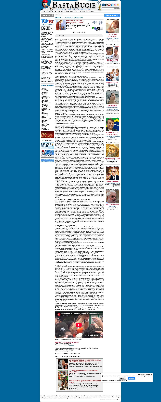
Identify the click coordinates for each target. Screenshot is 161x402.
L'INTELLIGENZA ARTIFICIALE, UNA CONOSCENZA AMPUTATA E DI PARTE (47, 79)
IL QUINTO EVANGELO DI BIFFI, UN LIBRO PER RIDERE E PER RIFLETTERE (47, 45)
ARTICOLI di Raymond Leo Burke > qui (67, 353)
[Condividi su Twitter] (98, 29)
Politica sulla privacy (104, 399)
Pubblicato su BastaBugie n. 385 (64, 351)
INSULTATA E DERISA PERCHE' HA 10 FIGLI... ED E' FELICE (47, 40)
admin (119, 399)
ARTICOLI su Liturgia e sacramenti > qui (67, 356)
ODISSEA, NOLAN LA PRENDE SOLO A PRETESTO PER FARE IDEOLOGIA (47, 34)
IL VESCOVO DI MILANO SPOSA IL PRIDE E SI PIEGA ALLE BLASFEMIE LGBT (47, 28)
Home (43, 11)
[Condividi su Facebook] (95, 29)
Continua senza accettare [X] (144, 374)
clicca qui (124, 380)
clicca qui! (71, 345)
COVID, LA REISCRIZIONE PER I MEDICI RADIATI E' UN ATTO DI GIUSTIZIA (46, 61)
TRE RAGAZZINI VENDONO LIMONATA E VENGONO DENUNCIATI (47, 56)
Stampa (100, 24)
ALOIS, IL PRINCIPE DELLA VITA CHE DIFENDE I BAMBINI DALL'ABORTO (46, 68)
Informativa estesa (113, 399)
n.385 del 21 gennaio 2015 (69, 17)
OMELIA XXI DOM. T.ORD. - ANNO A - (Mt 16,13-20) (46, 74)
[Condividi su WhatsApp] (93, 29)
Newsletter (111, 15)
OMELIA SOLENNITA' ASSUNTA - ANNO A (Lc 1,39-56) (47, 51)
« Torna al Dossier (59, 14)
